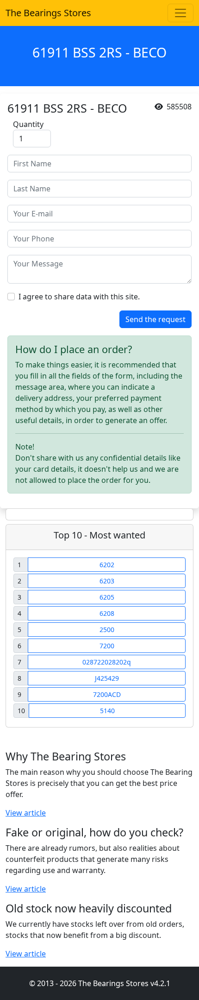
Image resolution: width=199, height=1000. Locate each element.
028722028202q (106, 662)
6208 (107, 613)
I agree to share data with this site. (79, 296)
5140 (107, 710)
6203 (107, 580)
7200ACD (107, 694)
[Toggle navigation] (180, 13)
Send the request (155, 319)
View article (26, 813)
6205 (107, 597)
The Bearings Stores (48, 12)
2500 (107, 629)
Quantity (28, 124)
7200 (107, 645)
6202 (107, 564)
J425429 (107, 678)
